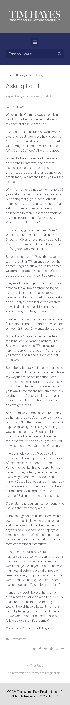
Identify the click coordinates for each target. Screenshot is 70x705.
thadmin (47, 96)
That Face (36, 665)
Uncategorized (24, 75)
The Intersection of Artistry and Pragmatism (33, 673)
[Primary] (35, 42)
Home (9, 75)
